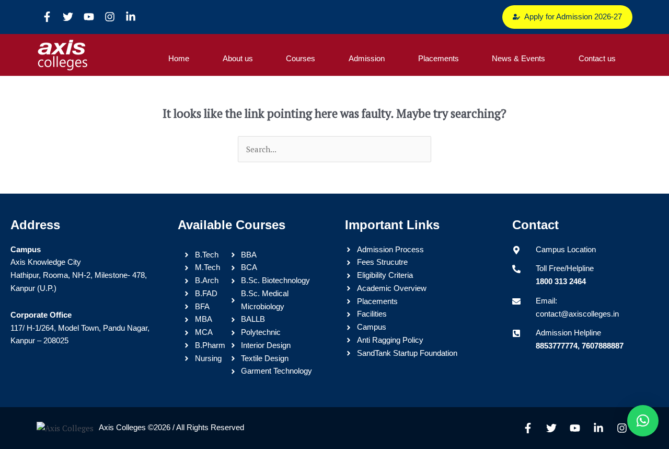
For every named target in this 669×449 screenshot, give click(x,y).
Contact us (597, 58)
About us (238, 58)
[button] (643, 420)
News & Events (518, 58)
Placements (438, 58)
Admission (367, 58)
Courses (300, 58)
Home (178, 58)
